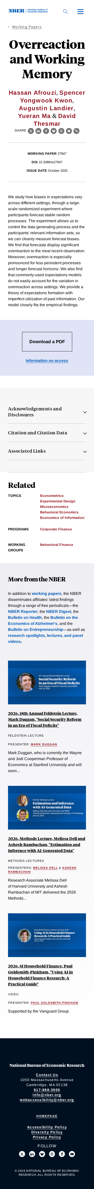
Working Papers (27, 27)
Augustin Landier (46, 108)
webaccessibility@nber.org (47, 1100)
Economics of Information (62, 518)
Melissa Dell (45, 868)
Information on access (47, 360)
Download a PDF (47, 341)
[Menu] (80, 11)
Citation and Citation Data (37, 433)
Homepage (47, 1116)
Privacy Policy (47, 1137)
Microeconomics (54, 507)
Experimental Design (57, 501)
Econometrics (52, 496)
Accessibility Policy (47, 1127)
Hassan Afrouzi (32, 92)
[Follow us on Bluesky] (42, 1154)
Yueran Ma (34, 115)
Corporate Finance (56, 529)
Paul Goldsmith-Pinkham (54, 1003)
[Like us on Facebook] (62, 1154)
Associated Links (27, 451)
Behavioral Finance (56, 545)
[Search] (65, 11)
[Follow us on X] (22, 1154)
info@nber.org (47, 1095)
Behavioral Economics (59, 512)
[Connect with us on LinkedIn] (32, 1154)
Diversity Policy (47, 1132)
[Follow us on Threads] (52, 1154)
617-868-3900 (47, 1090)
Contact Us (47, 1075)
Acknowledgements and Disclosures (35, 412)
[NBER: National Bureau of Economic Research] (29, 11)
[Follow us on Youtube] (72, 1154)
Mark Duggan (44, 744)
